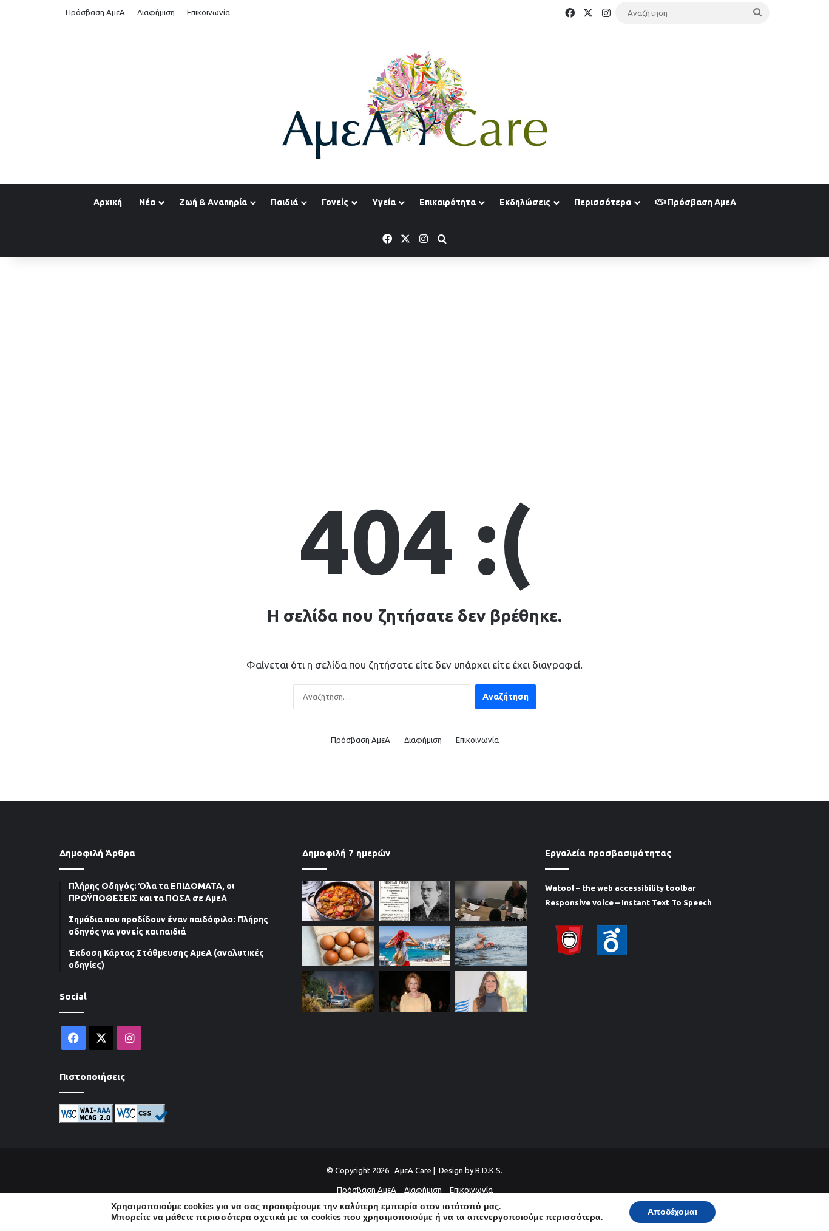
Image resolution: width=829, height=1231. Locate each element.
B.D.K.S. (488, 1170)
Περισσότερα (602, 202)
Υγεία (384, 202)
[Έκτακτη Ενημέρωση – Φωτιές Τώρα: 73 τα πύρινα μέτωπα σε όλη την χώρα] (338, 991)
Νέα (147, 202)
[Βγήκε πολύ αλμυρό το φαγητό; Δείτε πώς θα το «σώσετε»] (338, 901)
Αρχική (107, 202)
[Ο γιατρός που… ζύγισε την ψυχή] (414, 901)
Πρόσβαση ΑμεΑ (95, 12)
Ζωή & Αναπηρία (213, 202)
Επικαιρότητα (447, 202)
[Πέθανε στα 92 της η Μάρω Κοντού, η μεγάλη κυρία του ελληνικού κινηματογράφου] (414, 991)
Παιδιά (284, 202)
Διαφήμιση (156, 12)
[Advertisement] (414, 355)
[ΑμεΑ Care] (414, 105)
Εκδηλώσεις (524, 202)
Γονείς (335, 202)
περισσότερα (573, 1217)
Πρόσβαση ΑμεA (701, 202)
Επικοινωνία (208, 12)
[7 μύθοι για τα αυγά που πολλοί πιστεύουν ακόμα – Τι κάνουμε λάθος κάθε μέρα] (338, 946)
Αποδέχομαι (672, 1212)
